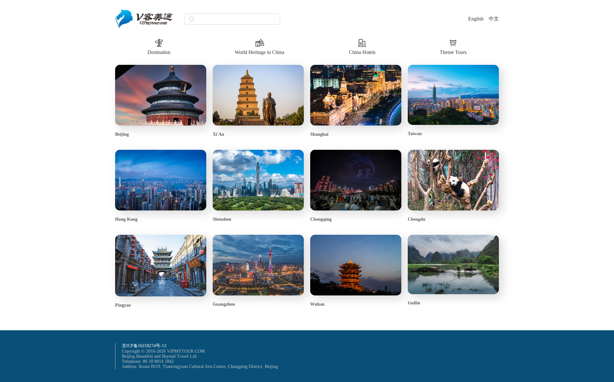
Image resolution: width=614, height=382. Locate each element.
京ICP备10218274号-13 (144, 345)
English (476, 18)
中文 (494, 18)
